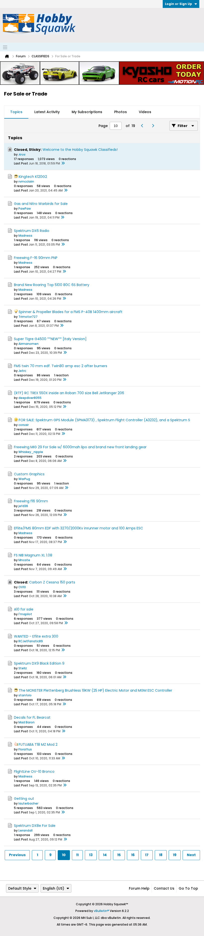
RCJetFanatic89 (30, 641)
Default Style (19, 888)
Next (191, 854)
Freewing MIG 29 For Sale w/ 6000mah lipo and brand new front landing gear (80, 447)
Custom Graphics (29, 474)
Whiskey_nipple (30, 452)
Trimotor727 (28, 317)
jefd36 (23, 506)
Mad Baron (26, 722)
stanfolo (25, 695)
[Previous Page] (143, 126)
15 (119, 854)
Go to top (188, 888)
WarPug (24, 479)
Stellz (22, 668)
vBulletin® (101, 911)
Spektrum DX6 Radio (31, 230)
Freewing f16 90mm (31, 501)
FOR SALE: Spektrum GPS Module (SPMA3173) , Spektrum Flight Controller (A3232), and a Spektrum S (104, 420)
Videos (145, 111)
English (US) (53, 888)
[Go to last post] (63, 163)
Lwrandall (25, 830)
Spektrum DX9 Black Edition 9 (39, 663)
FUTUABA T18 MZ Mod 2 (38, 744)
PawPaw (24, 208)
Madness (25, 235)
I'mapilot (25, 614)
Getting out (24, 798)
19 (174, 854)
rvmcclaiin (26, 181)
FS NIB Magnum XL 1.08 (33, 555)
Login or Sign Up (178, 4)
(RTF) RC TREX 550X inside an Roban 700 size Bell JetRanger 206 (69, 392)
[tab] (16, 112)
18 (160, 854)
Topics (16, 111)
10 (64, 854)
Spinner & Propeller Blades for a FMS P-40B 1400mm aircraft (70, 311)
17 (147, 854)
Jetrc (22, 371)
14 (105, 854)
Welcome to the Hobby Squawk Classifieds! (80, 149)
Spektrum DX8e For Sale (34, 825)
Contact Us (164, 888)
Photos (120, 111)
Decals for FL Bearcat (32, 717)
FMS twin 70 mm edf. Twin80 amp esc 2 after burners (60, 365)
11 (77, 854)
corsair (23, 425)
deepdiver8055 (30, 398)
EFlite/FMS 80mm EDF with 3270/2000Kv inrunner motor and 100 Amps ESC (78, 528)
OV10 (22, 587)
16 (133, 854)
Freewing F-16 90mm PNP (35, 257)
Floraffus (25, 749)
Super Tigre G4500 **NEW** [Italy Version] (50, 338)
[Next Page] (154, 126)
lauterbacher (28, 803)
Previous (17, 854)
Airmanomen (28, 344)
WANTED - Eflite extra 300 (36, 636)
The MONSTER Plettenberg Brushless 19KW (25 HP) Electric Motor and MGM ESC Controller (95, 690)
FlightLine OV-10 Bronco (34, 771)
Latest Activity (47, 111)
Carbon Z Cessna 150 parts (52, 582)
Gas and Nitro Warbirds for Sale (41, 203)
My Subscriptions (87, 111)
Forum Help (139, 888)
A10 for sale (23, 609)
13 (91, 854)
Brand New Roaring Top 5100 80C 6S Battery (51, 284)
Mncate (24, 560)
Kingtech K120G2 (33, 176)
